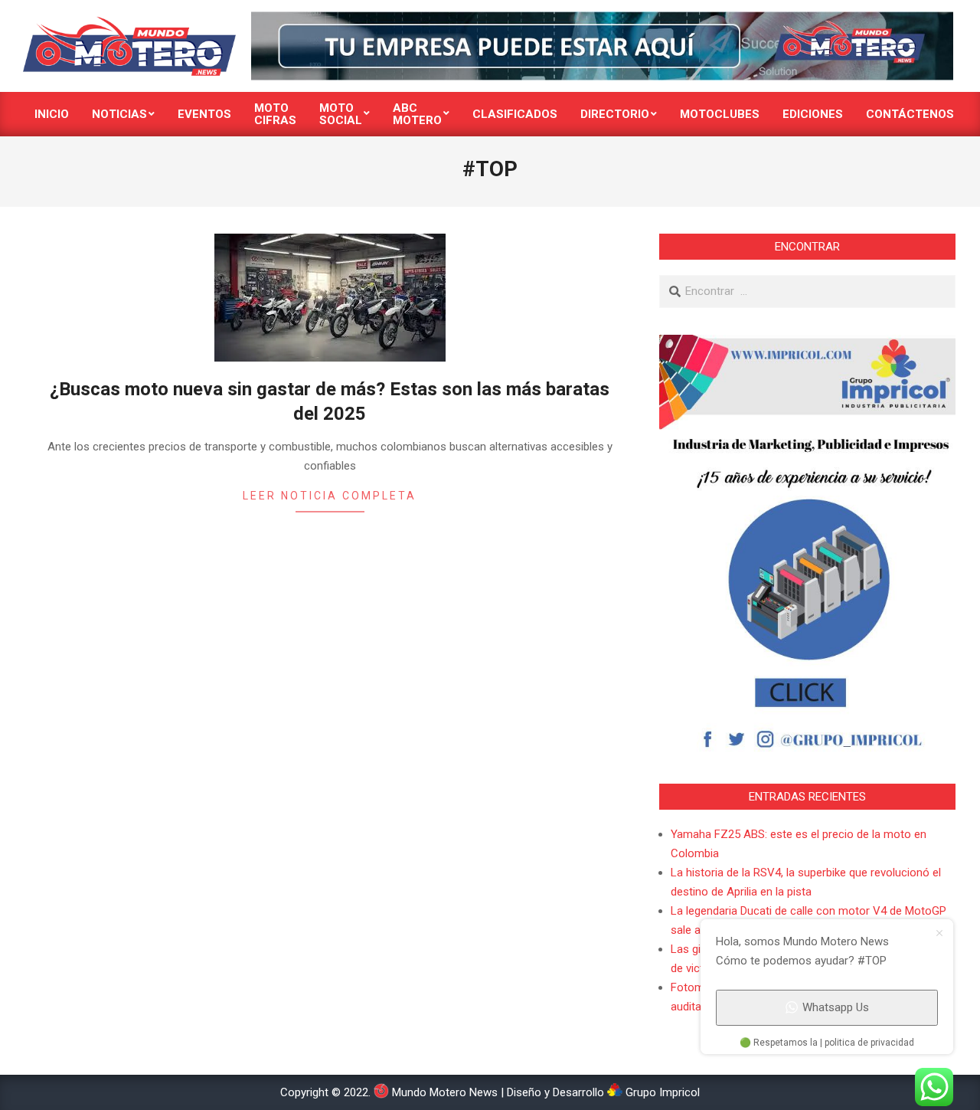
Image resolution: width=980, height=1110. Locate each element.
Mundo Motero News (443, 1092)
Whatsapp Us (835, 1007)
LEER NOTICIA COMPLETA (329, 496)
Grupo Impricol (661, 1092)
